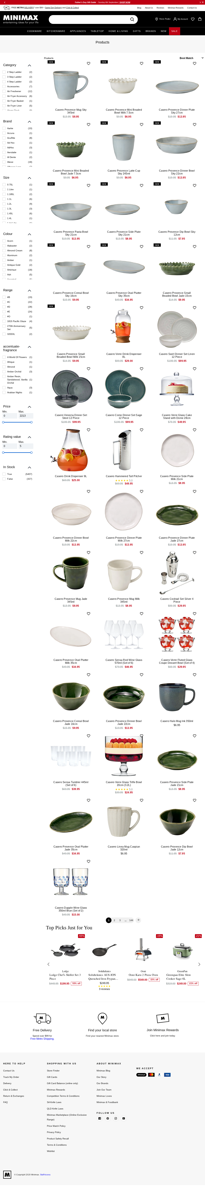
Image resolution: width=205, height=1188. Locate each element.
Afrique (10, 362)
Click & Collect (72, 8)
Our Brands (102, 1083)
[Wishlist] (193, 19)
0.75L (10, 184)
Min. (4, 411)
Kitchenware (56, 31)
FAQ (5, 1102)
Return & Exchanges (13, 1096)
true (9, 474)
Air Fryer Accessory (17, 96)
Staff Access (45, 1175)
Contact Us (192, 8)
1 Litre (10, 189)
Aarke (10, 128)
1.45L (10, 213)
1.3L (9, 208)
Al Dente (11, 157)
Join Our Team (104, 1089)
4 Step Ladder (14, 81)
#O (8, 316)
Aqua (9, 387)
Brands (151, 31)
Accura (10, 133)
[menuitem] (17, 72)
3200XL (11, 334)
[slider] (3, 422)
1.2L (9, 204)
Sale (174, 31)
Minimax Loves (104, 1096)
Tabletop (97, 31)
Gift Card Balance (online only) (62, 1083)
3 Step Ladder (14, 77)
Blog (139, 8)
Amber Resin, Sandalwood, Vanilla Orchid (17, 379)
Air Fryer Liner (14, 105)
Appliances (78, 31)
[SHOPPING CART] (200, 19)
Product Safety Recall (58, 1138)
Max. (21, 411)
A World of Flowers (17, 357)
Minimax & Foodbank (107, 1102)
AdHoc (10, 147)
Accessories (13, 86)
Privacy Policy (54, 1132)
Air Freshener (14, 91)
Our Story (101, 1077)
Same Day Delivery (53, 8)
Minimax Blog (103, 1070)
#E (8, 311)
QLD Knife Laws (55, 1108)
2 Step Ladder (14, 72)
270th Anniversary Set (16, 328)
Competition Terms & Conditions (63, 1096)
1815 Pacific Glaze (16, 321)
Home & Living (118, 31)
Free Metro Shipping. (42, 1038)
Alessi (10, 162)
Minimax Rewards (176, 8)
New (164, 31)
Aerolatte (11, 152)
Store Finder (53, 1070)
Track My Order (11, 1077)
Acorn (10, 241)
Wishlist (51, 1151)
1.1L (9, 199)
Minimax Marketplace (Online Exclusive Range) (67, 1117)
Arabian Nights (14, 392)
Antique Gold (13, 265)
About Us (149, 8)
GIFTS (137, 31)
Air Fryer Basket (15, 101)
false (10, 479)
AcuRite (11, 138)
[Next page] (138, 920)
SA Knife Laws (54, 1102)
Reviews (160, 8)
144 (131, 920)
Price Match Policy (56, 1126)
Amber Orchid (14, 371)
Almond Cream (14, 250)
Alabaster (12, 245)
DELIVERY (29, 8)
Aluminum (12, 255)
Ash (9, 274)
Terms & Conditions (57, 1145)
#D (8, 306)
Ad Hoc (11, 142)
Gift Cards (52, 1077)
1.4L (9, 218)
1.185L (10, 194)
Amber (10, 260)
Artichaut (11, 269)
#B (8, 297)
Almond (11, 366)
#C (8, 302)
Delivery (7, 1083)
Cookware (34, 31)
